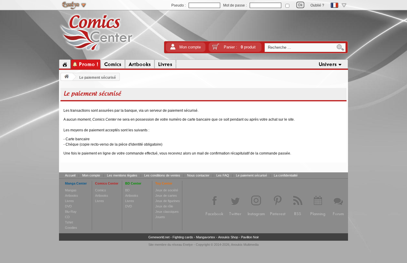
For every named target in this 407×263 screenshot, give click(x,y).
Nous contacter (198, 175)
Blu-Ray (71, 211)
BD (127, 190)
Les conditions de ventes (162, 175)
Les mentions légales (122, 175)
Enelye (188, 244)
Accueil (70, 175)
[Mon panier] (215, 48)
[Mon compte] (172, 48)
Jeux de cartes (166, 195)
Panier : (240, 47)
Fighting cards (183, 237)
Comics (100, 190)
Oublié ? (317, 5)
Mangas (71, 190)
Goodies (71, 227)
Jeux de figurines (167, 201)
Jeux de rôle (164, 206)
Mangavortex (205, 237)
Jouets (160, 217)
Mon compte (190, 47)
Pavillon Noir (250, 237)
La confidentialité (286, 175)
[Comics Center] (96, 51)
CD (67, 217)
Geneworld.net (159, 237)
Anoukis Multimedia (245, 244)
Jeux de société (166, 190)
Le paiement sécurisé (251, 175)
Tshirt (69, 222)
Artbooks (71, 195)
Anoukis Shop (228, 237)
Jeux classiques (167, 211)
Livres (69, 201)
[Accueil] (65, 64)
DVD (68, 206)
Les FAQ (222, 175)
